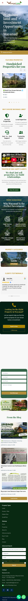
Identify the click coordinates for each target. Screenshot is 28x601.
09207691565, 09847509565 (13, 580)
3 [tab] (14, 102)
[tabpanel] (14, 86)
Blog (3, 539)
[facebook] (3, 590)
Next (24, 70)
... (17, 442)
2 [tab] (11, 102)
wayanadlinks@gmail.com (12, 582)
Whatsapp (14, 330)
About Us (4, 530)
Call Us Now (15, 326)
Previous (21, 70)
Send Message (14, 393)
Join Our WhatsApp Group (10, 585)
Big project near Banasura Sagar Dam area (13, 491)
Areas (4, 557)
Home (3, 524)
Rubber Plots (5, 514)
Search (14, 565)
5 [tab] (18, 102)
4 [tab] (16, 102)
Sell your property (6, 533)
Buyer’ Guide (5, 536)
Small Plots (5, 517)
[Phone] (19, 597)
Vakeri (5, 94)
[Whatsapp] (24, 597)
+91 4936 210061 (10, 577)
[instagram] (11, 590)
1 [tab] (9, 102)
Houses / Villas (5, 511)
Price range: (4, 561)
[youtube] (7, 590)
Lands (14, 261)
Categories (5, 553)
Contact (4, 542)
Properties (4, 527)
